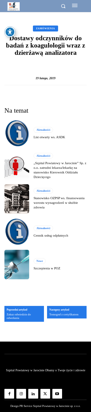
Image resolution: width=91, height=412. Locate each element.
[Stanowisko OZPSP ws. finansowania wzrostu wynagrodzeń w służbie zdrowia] (16, 199)
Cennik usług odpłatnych (51, 235)
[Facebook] (9, 394)
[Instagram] (21, 394)
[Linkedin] (33, 394)
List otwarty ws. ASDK (49, 137)
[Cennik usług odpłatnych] (16, 231)
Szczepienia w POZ (47, 268)
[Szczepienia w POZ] (16, 264)
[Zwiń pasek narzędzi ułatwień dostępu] (10, 32)
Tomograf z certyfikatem (63, 314)
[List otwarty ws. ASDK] (16, 133)
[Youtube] (57, 394)
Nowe (39, 261)
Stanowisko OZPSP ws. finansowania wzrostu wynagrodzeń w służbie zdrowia (59, 202)
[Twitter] (45, 394)
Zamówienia (45, 28)
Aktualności (43, 129)
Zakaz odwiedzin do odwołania (19, 316)
